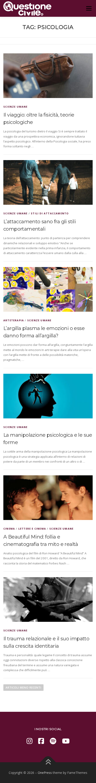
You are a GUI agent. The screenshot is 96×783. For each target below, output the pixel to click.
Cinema (9, 528)
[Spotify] (53, 740)
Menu (89, 8)
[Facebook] (41, 740)
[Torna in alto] (48, 762)
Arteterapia (13, 320)
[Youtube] (66, 740)
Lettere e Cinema (32, 528)
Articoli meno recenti (23, 687)
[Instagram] (29, 740)
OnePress (45, 772)
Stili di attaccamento (50, 213)
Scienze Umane (15, 106)
